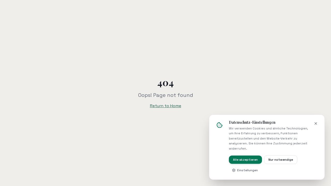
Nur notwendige (280, 160)
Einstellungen (247, 170)
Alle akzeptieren (245, 160)
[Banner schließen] (315, 123)
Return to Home (165, 106)
